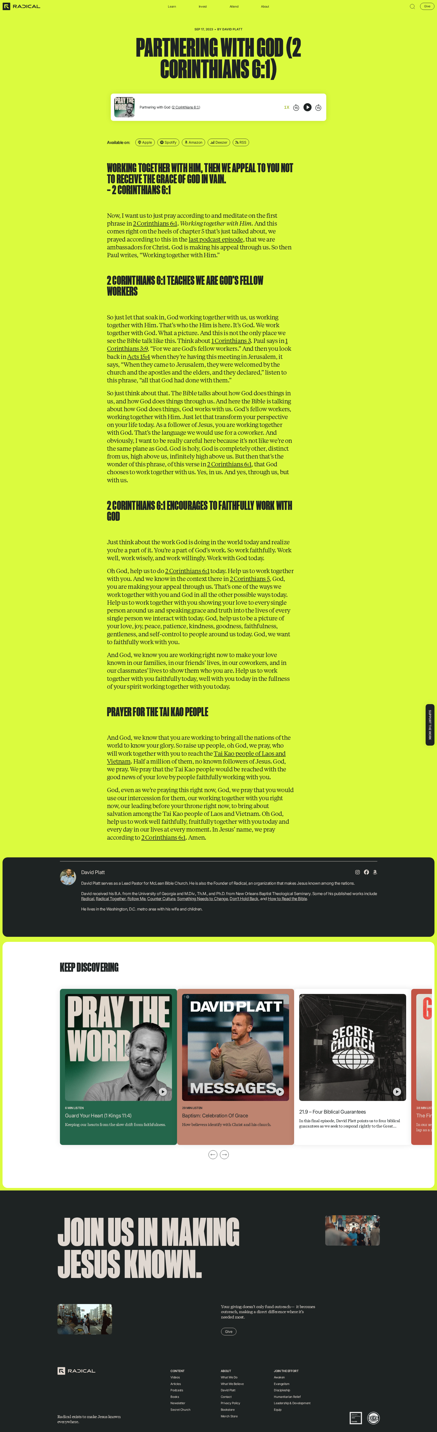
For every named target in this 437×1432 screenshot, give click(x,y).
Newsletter (177, 1403)
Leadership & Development (292, 1403)
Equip (277, 1410)
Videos (175, 1377)
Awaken (279, 1377)
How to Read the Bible (287, 898)
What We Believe (232, 1384)
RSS (242, 142)
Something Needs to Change (202, 898)
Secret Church (180, 1410)
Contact (226, 1397)
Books (174, 1397)
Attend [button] (234, 6)
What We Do (229, 1377)
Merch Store (229, 1416)
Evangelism (281, 1384)
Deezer (220, 142)
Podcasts (176, 1390)
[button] (412, 6)
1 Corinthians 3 (231, 340)
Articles (175, 1384)
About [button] (265, 6)
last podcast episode (216, 239)
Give (427, 6)
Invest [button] (203, 6)
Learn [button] (172, 6)
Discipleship (282, 1390)
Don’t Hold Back (244, 898)
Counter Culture (161, 898)
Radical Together (110, 898)
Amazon (195, 142)
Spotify (170, 142)
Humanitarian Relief (287, 1397)
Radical (87, 898)
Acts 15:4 (138, 356)
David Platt (232, 29)
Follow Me (136, 898)
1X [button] (286, 107)
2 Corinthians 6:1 (185, 107)
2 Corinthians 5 (250, 578)
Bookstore (228, 1410)
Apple (146, 142)
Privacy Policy (230, 1403)
